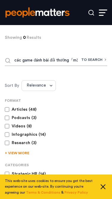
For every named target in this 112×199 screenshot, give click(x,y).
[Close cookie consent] (103, 187)
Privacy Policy (76, 192)
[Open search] (91, 13)
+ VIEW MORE (17, 153)
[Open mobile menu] (103, 13)
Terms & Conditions (43, 192)
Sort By (12, 86)
